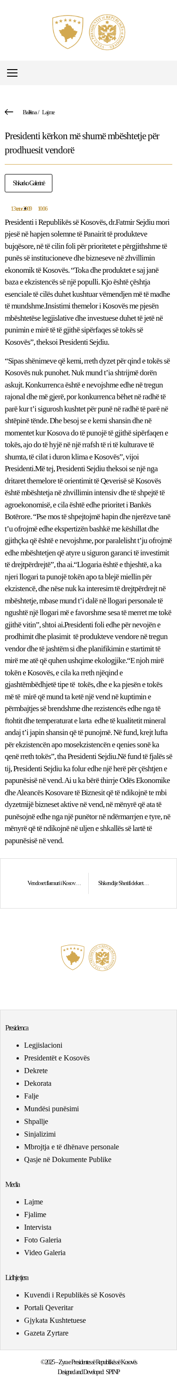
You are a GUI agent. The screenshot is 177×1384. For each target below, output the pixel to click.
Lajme (48, 112)
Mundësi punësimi (51, 1109)
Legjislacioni (43, 1045)
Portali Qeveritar (48, 1308)
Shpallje (36, 1121)
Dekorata (37, 1083)
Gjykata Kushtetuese (55, 1320)
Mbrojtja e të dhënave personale (71, 1147)
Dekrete (36, 1071)
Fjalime (35, 1214)
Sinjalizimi (40, 1134)
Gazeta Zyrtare (46, 1333)
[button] (169, 73)
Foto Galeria (42, 1240)
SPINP (112, 1372)
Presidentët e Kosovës (57, 1058)
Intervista (37, 1227)
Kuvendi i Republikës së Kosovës (74, 1295)
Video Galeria (45, 1253)
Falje (31, 1096)
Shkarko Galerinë (28, 183)
